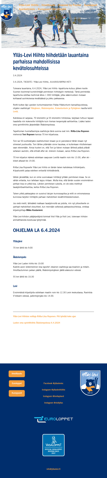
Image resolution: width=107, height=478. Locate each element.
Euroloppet (17, 383)
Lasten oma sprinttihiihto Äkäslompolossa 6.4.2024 (36, 323)
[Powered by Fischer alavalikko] (83, 5)
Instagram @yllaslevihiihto (53, 390)
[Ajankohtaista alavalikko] (36, 9)
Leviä (15, 112)
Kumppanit (17, 393)
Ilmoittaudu (17, 374)
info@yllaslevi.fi (53, 469)
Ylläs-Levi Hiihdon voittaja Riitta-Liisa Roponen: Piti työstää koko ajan (44, 317)
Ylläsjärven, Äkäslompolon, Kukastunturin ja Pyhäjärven (56, 108)
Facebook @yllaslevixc (53, 383)
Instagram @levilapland (53, 396)
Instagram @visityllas (53, 403)
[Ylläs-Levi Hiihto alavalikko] (40, 5)
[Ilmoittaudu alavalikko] (57, 5)
